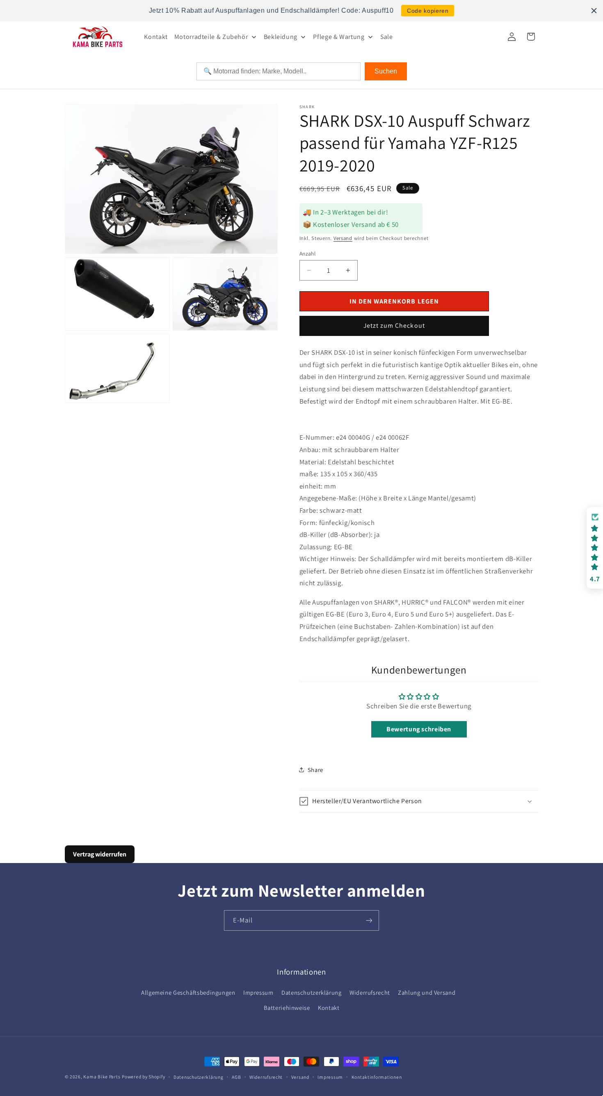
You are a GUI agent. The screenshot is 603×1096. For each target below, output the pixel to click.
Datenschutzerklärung (311, 992)
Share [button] (315, 770)
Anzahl (307, 253)
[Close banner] (594, 11)
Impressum (258, 992)
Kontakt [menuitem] (155, 36)
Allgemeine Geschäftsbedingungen (188, 992)
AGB (236, 1077)
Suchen (386, 71)
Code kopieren (427, 10)
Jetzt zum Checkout (394, 325)
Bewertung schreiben (418, 729)
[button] (419, 801)
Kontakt (328, 1008)
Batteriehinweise (287, 1008)
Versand (342, 238)
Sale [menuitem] (386, 36)
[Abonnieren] (369, 920)
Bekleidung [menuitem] (280, 36)
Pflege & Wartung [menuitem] (338, 36)
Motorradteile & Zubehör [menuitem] (211, 36)
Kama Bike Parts (101, 1076)
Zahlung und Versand (426, 992)
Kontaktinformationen (377, 1077)
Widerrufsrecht (369, 992)
